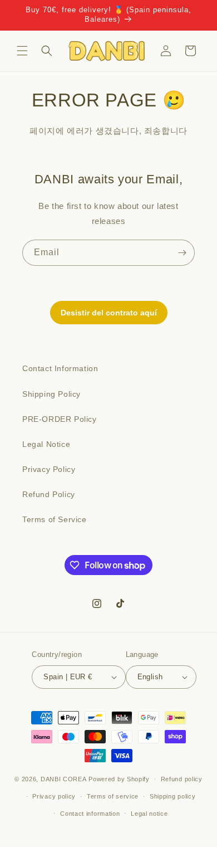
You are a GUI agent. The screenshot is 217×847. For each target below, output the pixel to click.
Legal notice (149, 813)
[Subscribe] (182, 253)
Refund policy (182, 779)
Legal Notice (46, 444)
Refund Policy (48, 494)
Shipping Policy (51, 394)
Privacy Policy (48, 469)
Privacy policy (54, 796)
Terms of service (113, 796)
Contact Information (60, 368)
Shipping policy (173, 796)
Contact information (90, 813)
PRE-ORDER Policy (59, 419)
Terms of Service (54, 519)
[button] (22, 50)
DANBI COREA (64, 779)
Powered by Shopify (119, 779)
